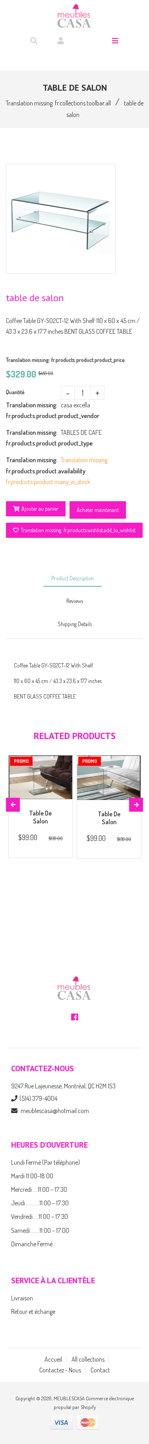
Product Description (72, 578)
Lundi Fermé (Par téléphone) (45, 1162)
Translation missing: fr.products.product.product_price (65, 359)
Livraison (22, 1298)
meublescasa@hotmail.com (55, 1111)
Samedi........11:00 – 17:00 (40, 1230)
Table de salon (40, 817)
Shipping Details (75, 624)
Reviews (74, 600)
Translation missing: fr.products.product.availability (33, 465)
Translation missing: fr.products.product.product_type (33, 437)
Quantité (15, 392)
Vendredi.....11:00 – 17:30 (39, 1216)
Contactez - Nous (60, 1370)
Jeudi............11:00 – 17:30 (40, 1203)
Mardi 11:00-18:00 (32, 1176)
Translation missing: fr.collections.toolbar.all (58, 103)
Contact (100, 1370)
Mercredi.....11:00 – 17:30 (39, 1189)
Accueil (53, 1359)
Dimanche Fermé (31, 1244)
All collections (88, 1359)
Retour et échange (33, 1312)
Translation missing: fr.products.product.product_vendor (33, 410)
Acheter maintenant (98, 509)
